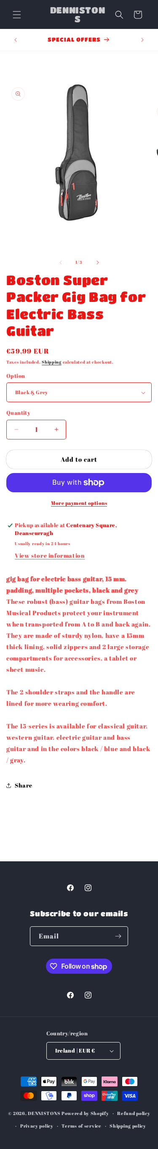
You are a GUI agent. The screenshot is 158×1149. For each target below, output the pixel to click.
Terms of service (81, 1126)
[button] (17, 14)
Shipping (52, 362)
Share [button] (23, 785)
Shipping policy (128, 1126)
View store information (50, 555)
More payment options (79, 502)
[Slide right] (97, 262)
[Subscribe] (118, 936)
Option (15, 376)
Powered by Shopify (85, 1113)
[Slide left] (60, 262)
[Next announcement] (142, 40)
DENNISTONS (44, 1113)
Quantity (18, 412)
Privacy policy (37, 1126)
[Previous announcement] (15, 40)
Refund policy (133, 1113)
